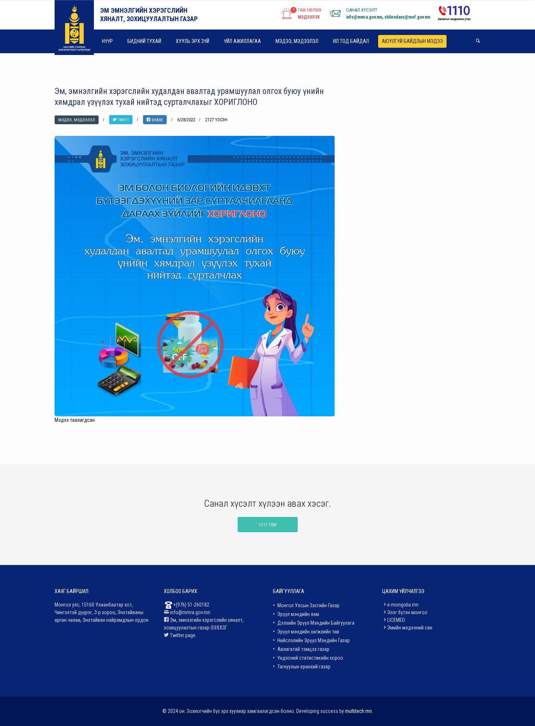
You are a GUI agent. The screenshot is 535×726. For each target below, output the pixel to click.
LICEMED (396, 620)
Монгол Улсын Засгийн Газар (308, 605)
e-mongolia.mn (403, 605)
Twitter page (182, 635)
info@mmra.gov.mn (364, 17)
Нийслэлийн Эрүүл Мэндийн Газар (313, 640)
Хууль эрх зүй (192, 41)
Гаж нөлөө (309, 10)
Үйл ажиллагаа (242, 41)
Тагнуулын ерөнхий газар (303, 667)
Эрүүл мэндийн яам (298, 614)
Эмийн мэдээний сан (409, 628)
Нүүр (107, 41)
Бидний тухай (144, 41)
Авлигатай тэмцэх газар (303, 649)
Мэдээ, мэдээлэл (297, 41)
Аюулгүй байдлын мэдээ (412, 41)
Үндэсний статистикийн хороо (310, 658)
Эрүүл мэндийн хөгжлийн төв (308, 632)
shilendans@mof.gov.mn (407, 17)
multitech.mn (358, 711)
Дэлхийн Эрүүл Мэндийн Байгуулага (315, 623)
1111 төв (268, 524)
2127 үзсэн (216, 119)
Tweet (123, 120)
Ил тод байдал (351, 41)
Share (157, 120)
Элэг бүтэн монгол (407, 612)
